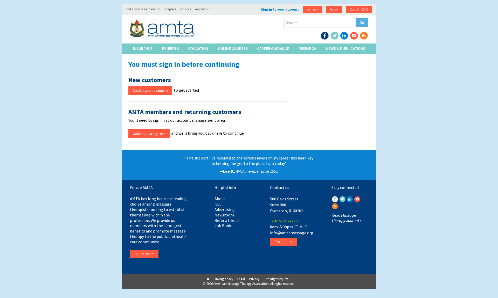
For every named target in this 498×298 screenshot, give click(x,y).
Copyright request (276, 279)
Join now (313, 9)
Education (198, 48)
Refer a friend (227, 220)
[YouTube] (354, 35)
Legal (241, 279)
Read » (346, 218)
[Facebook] (325, 35)
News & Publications (345, 48)
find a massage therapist (143, 9)
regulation (202, 9)
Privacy (254, 279)
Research (307, 48)
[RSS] (363, 35)
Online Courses (233, 48)
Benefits (170, 48)
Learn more (144, 253)
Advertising (225, 209)
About (220, 198)
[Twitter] (335, 35)
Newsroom (224, 214)
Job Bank (223, 225)
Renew (333, 9)
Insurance (143, 48)
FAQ (218, 204)
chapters (170, 9)
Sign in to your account (280, 9)
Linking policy (223, 279)
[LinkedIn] (345, 35)
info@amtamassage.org (291, 232)
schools (185, 9)
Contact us (283, 241)
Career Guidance (273, 48)
